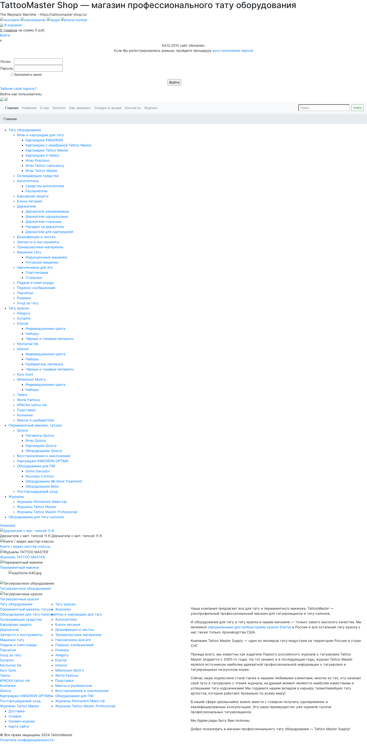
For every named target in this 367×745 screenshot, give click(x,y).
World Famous (28, 400)
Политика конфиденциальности (27, 740)
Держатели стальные (43, 221)
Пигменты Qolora (39, 435)
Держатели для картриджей (49, 232)
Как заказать (81, 107)
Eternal (22, 323)
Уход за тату (27, 303)
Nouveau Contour (39, 476)
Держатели (26, 206)
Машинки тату (29, 252)
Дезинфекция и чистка (36, 237)
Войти (5, 35)
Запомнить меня (28, 74)
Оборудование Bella (42, 486)
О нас (45, 107)
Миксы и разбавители (35, 420)
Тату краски (18, 308)
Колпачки (25, 415)
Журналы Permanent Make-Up (42, 501)
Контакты (134, 107)
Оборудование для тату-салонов (36, 517)
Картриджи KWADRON (44, 140)
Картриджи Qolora (40, 445)
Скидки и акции (108, 107)
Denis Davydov (37, 471)
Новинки (30, 107)
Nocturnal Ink (27, 344)
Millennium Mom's (31, 379)
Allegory (23, 313)
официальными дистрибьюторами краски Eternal (249, 627)
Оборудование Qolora (43, 451)
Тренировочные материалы (40, 247)
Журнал (151, 107)
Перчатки (25, 293)
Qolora (22, 430)
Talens (22, 395)
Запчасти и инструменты (38, 242)
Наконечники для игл (35, 267)
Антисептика (27, 181)
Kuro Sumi (25, 374)
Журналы (16, 496)
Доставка (16, 711)
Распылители (36, 191)
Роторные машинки (41, 262)
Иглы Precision (37, 160)
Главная (12, 107)
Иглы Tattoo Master (41, 170)
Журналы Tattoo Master (36, 507)
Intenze (23, 349)
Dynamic (24, 318)
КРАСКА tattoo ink (32, 405)
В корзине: (13, 25)
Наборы (32, 333)
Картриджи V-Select (42, 155)
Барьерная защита (32, 196)
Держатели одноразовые (46, 216)
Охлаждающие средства (38, 176)
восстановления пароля (233, 50)
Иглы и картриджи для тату (40, 135)
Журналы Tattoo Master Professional (47, 512)
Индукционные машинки (46, 257)
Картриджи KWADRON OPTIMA (42, 461)
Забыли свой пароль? (18, 88)
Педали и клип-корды (35, 283)
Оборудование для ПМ (36, 466)
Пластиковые (36, 272)
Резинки (24, 298)
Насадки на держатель (44, 226)
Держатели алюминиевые (47, 211)
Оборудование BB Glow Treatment (53, 481)
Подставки (26, 410)
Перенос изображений (36, 288)
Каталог (60, 107)
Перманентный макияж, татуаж (35, 425)
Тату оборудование (24, 130)
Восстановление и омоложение (43, 456)
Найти (357, 107)
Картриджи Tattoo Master (46, 150)
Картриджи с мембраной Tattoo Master (58, 145)
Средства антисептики (44, 186)
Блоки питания (29, 201)
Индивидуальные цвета (45, 328)
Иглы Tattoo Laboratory (44, 165)
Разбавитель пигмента (44, 364)
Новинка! (7, 525)
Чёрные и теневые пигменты (49, 339)
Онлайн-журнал (21, 721)
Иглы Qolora (35, 440)
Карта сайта (18, 726)
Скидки (14, 716)
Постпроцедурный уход (37, 491)
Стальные (33, 277)
